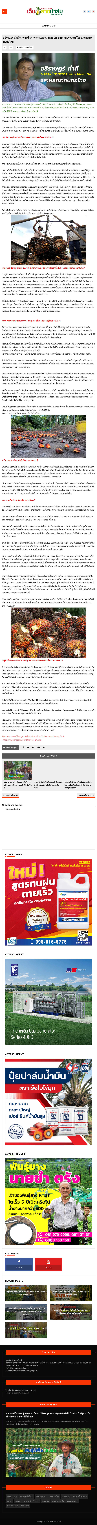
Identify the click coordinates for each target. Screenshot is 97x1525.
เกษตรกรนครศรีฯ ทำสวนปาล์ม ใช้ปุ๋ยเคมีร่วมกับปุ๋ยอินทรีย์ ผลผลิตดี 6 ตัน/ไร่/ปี (18, 785)
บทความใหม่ (54, 1496)
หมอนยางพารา (72, 1501)
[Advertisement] (48, 829)
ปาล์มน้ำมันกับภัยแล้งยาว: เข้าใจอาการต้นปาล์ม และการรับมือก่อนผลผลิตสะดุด (48, 785)
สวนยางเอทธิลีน (58, 1501)
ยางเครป (27, 1501)
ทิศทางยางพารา (41, 1496)
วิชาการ (36, 1501)
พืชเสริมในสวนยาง (80, 1496)
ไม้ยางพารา (24, 1506)
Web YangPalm (55, 1522)
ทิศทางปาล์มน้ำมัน (26, 1496)
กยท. (15, 1496)
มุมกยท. (9, 1501)
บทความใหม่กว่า (12, 795)
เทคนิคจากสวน (12, 1506)
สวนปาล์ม (45, 1501)
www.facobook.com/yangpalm (25, 1371)
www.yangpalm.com (21, 1368)
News (9, 1496)
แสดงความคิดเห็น (12, 809)
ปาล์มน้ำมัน (28, 47)
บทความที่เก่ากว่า (85, 795)
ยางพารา (18, 1501)
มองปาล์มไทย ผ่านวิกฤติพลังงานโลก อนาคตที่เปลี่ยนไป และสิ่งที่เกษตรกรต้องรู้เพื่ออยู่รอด (78, 785)
